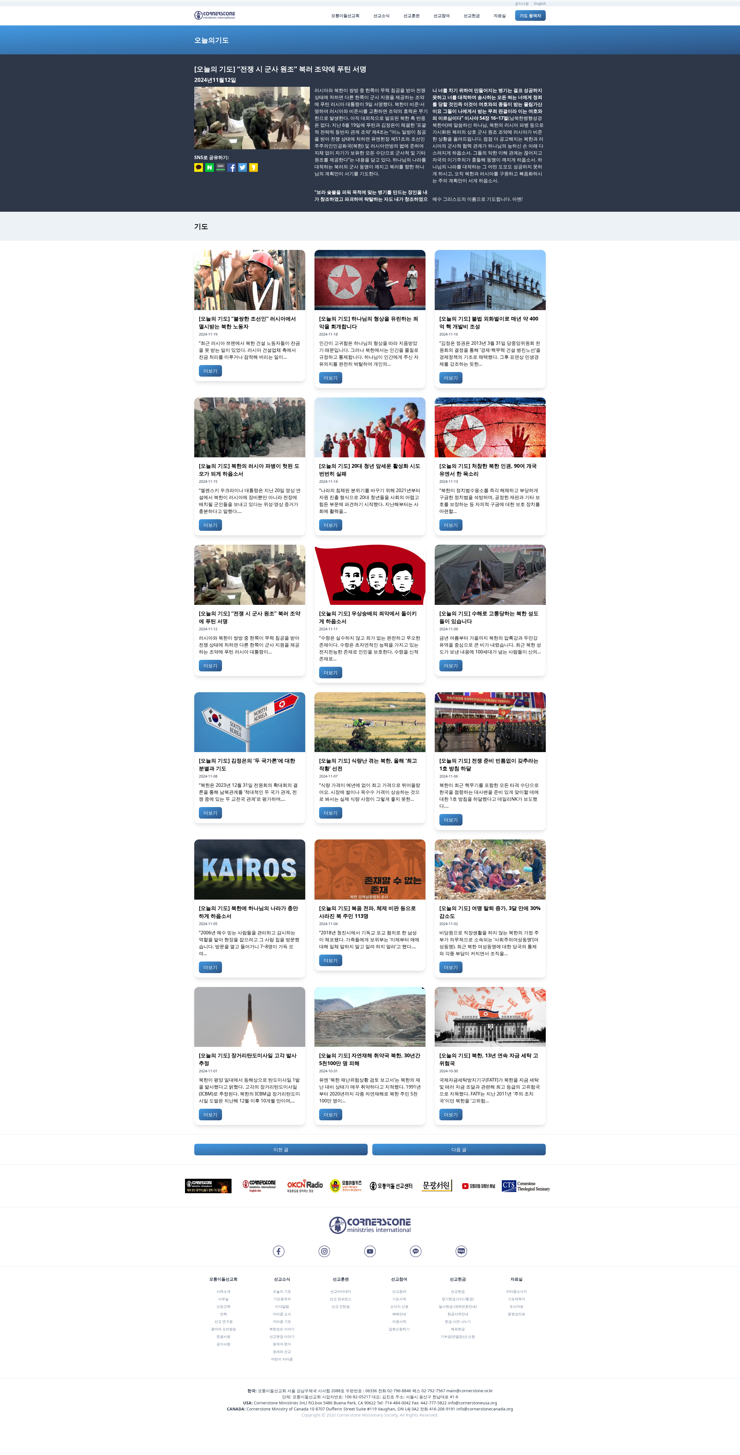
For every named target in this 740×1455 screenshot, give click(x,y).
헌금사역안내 (457, 1314)
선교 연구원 (223, 1321)
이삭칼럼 (282, 1306)
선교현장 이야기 (282, 1336)
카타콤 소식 (282, 1314)
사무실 (223, 1298)
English (540, 3)
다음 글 (459, 1149)
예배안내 (399, 1314)
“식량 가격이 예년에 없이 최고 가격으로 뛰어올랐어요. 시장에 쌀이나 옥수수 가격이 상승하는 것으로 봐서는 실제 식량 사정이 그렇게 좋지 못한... (369, 792)
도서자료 (516, 1306)
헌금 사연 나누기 (458, 1321)
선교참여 (399, 1291)
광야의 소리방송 (223, 1329)
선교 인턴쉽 (341, 1306)
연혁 (223, 1314)
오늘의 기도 (282, 1291)
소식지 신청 (399, 1306)
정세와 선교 (282, 1351)
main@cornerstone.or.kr (469, 1390)
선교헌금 (458, 1291)
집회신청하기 (399, 1329)
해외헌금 (458, 1329)
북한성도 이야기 (282, 1329)
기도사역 (399, 1298)
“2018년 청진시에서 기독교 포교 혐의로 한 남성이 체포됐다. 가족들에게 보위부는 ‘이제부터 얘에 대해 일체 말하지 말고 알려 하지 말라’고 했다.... (369, 939)
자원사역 (399, 1321)
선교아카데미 (340, 1291)
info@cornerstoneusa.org (472, 1403)
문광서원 (223, 1336)
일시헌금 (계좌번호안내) (458, 1306)
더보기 (210, 371)
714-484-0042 (398, 1403)
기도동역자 (282, 1298)
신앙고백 (223, 1306)
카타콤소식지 (516, 1291)
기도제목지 (516, 1298)
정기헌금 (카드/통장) (458, 1298)
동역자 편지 (282, 1344)
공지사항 (522, 3)
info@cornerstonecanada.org (484, 1409)
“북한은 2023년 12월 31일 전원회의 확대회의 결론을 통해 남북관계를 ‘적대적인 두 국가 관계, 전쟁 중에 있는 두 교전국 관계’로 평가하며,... (248, 792)
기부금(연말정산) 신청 (458, 1336)
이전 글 (280, 1149)
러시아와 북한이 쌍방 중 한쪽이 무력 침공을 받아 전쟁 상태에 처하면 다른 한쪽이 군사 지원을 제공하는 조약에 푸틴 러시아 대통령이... (249, 645)
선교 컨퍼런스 (341, 1298)
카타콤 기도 (282, 1321)
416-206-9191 (442, 1409)
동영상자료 (516, 1314)
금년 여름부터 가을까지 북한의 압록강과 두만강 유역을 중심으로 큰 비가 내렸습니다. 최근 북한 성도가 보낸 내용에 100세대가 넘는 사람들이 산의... (490, 645)
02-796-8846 (399, 1390)
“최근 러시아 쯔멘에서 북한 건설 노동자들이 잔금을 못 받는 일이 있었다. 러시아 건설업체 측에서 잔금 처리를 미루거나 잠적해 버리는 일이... (249, 350)
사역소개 (223, 1291)
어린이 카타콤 (282, 1359)
